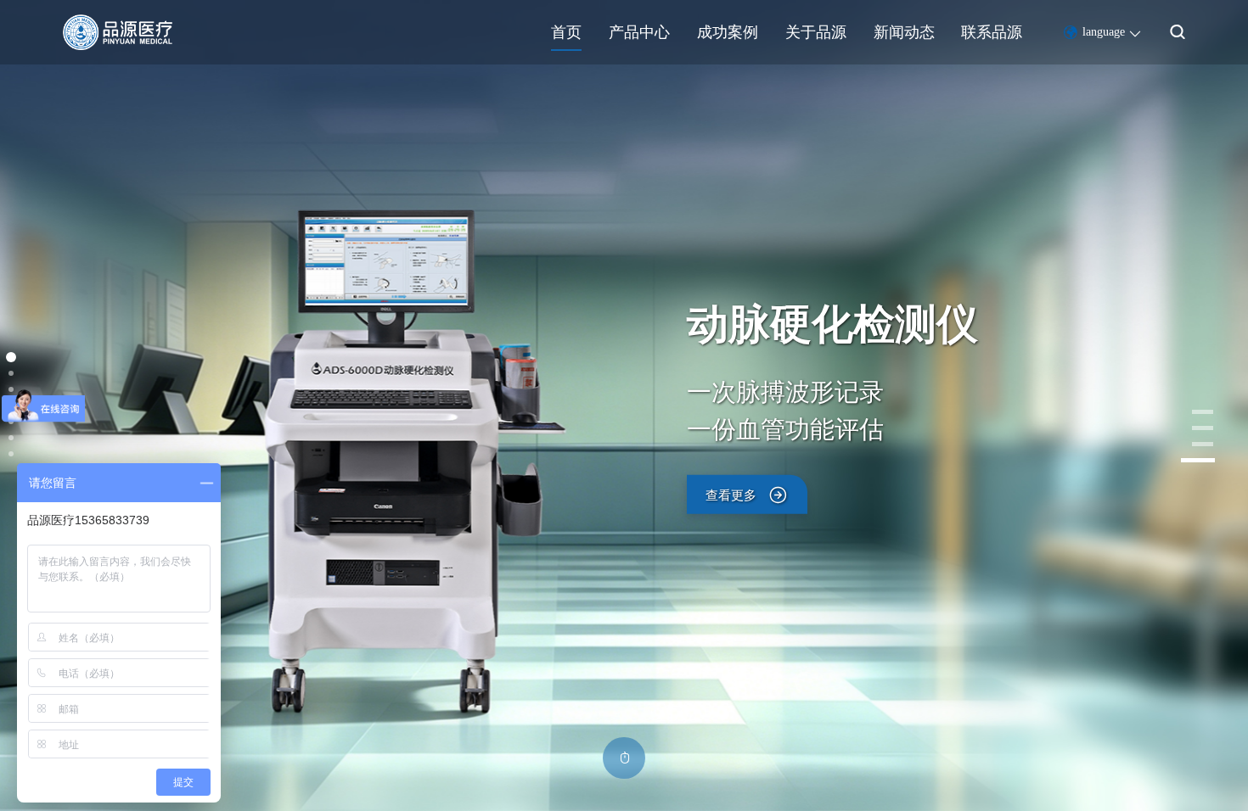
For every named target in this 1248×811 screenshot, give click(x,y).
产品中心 (639, 32)
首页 (566, 32)
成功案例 (727, 32)
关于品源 (815, 32)
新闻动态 (904, 32)
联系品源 (991, 32)
